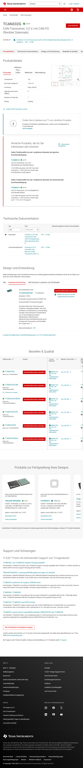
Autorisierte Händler (9, 723)
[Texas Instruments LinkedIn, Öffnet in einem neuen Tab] (46, 715)
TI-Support (63, 640)
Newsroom (6, 676)
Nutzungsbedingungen (14, 635)
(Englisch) (19, 42)
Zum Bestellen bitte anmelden (65, 291)
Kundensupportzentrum (53, 679)
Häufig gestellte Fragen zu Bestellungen (16, 719)
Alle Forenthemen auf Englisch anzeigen (19, 627)
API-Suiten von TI (8, 707)
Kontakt (47, 668)
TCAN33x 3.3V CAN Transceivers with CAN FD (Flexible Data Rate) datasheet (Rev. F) (44, 40)
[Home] (14, 3)
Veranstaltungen (8, 683)
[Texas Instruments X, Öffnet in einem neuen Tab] (61, 708)
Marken (23, 759)
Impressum (47, 759)
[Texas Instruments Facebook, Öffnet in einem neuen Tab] (53, 708)
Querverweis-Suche (51, 676)
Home (5, 15)
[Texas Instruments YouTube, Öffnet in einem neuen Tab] (61, 715)
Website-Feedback (35, 759)
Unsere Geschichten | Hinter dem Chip (15, 679)
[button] (5, 10)
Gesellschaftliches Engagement (13, 695)
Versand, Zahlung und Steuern (13, 715)
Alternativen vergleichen (63, 145)
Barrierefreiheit (8, 756)
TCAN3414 (15, 160)
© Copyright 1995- (11, 763)
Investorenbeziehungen (11, 687)
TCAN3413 (15, 188)
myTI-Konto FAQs (50, 691)
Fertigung (6, 691)
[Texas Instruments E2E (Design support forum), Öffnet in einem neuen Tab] (53, 715)
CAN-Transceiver (26, 15)
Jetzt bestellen (73, 25)
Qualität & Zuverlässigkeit (53, 687)
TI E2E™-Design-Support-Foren (55, 672)
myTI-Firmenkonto (9, 711)
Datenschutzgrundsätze (37, 756)
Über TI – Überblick (9, 668)
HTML (32, 42)
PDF (26, 42)
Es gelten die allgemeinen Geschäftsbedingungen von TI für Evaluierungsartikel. (29, 335)
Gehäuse (47, 683)
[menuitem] (72, 10)
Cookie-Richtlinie (21, 756)
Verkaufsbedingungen (55, 756)
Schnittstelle (14, 15)
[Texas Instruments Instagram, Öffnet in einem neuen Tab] (46, 708)
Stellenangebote (8, 672)
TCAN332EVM (26, 293)
